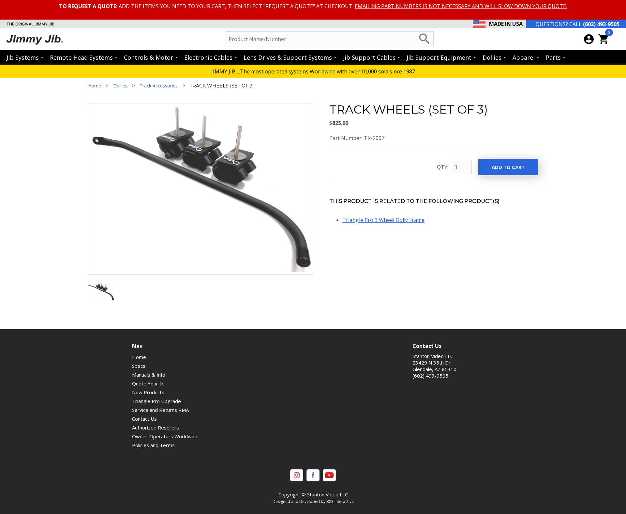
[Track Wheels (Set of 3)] (101, 299)
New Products (148, 392)
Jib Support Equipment (439, 57)
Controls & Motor (148, 57)
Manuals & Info (148, 374)
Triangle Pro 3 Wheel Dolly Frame (383, 220)
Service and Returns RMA (160, 410)
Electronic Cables (208, 57)
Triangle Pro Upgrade (156, 401)
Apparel (524, 57)
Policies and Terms (153, 445)
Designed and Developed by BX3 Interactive (313, 501)
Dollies (492, 57)
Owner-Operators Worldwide (165, 436)
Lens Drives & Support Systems (288, 57)
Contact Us (144, 418)
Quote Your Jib (148, 383)
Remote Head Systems (81, 57)
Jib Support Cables (369, 57)
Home (94, 86)
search (424, 39)
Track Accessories (159, 86)
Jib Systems (23, 57)
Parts (553, 57)
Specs (138, 366)
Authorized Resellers (155, 427)
